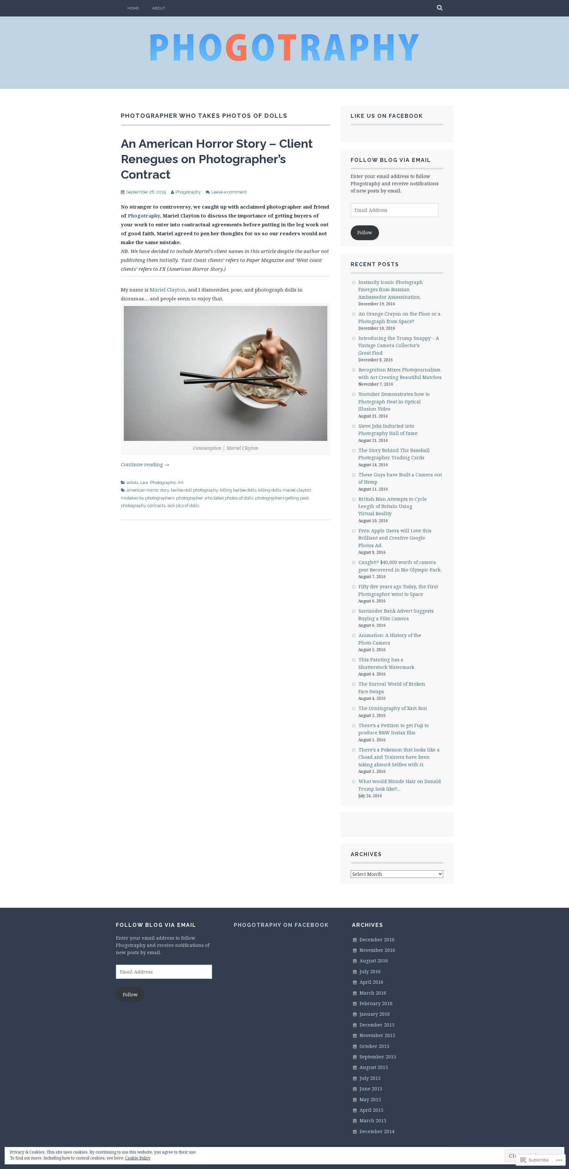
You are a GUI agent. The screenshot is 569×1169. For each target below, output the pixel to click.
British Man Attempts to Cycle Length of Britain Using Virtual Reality (392, 506)
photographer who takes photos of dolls (214, 498)
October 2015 (374, 1046)
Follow (364, 232)
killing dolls (269, 490)
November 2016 (377, 950)
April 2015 (371, 1110)
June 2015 (371, 1088)
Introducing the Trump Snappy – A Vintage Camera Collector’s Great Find (398, 345)
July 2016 (370, 971)
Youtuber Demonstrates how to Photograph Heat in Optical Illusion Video (394, 401)
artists (132, 482)
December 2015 (377, 1025)
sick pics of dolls (183, 505)
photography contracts (143, 505)
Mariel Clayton (167, 289)
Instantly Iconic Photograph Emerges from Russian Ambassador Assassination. (390, 289)
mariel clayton (297, 490)
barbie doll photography (194, 490)
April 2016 (371, 982)
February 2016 (376, 1003)
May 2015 (370, 1099)
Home (133, 8)
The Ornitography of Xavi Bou (393, 708)
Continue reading (145, 464)
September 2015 (378, 1057)
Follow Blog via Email (391, 160)
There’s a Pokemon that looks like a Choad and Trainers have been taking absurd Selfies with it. (399, 757)
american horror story (148, 490)
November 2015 (377, 1035)
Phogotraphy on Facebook (281, 925)
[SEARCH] (440, 8)
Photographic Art (166, 482)
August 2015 (374, 1067)
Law (144, 482)
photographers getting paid (282, 498)
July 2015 (370, 1078)
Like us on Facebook (387, 116)
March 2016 (373, 993)
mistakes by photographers (147, 498)
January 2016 (375, 1014)
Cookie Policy (137, 1158)
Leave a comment (229, 192)
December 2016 (377, 939)
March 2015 (373, 1120)
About (158, 8)
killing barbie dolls (238, 490)
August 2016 (374, 960)
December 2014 (377, 1131)
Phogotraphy (188, 192)
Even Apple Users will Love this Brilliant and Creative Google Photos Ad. (394, 537)
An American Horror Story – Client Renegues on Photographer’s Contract (217, 159)
